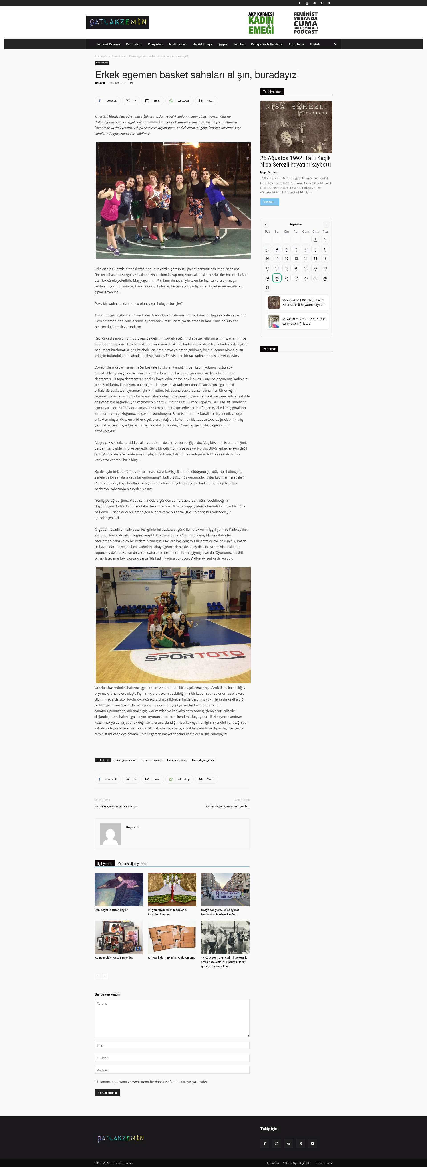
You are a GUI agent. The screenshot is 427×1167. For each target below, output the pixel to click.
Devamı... (270, 202)
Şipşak (222, 44)
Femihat (239, 44)
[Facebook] (299, 3)
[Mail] (314, 3)
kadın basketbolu (177, 760)
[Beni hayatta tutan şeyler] (119, 889)
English (315, 44)
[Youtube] (329, 3)
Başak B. (100, 82)
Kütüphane (296, 44)
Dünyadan (155, 44)
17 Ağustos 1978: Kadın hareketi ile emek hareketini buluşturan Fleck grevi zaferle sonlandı (224, 962)
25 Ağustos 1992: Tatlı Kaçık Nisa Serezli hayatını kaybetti (295, 161)
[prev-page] (97, 975)
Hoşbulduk (272, 1163)
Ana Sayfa (101, 56)
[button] (335, 44)
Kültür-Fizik (134, 44)
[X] (321, 3)
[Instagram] (307, 3)
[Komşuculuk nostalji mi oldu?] (119, 937)
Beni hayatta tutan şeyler (111, 910)
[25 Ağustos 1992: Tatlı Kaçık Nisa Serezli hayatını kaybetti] (296, 127)
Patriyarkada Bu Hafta (267, 44)
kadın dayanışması (203, 760)
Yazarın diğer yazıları (132, 864)
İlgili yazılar (105, 864)
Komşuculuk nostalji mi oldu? (114, 957)
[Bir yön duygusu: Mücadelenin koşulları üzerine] (172, 889)
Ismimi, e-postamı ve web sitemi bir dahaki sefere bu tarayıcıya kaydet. (153, 1081)
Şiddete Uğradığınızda (296, 1163)
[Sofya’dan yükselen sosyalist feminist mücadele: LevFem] (225, 889)
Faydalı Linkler (323, 1163)
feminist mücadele (151, 760)
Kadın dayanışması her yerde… (228, 806)
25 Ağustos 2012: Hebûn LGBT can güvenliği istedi (304, 321)
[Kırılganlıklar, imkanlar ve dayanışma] (172, 937)
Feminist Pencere (108, 44)
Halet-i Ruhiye (202, 44)
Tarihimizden (178, 44)
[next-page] (104, 975)
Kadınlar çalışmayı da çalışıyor (116, 806)
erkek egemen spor (124, 760)
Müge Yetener (269, 172)
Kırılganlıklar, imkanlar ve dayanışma (171, 957)
